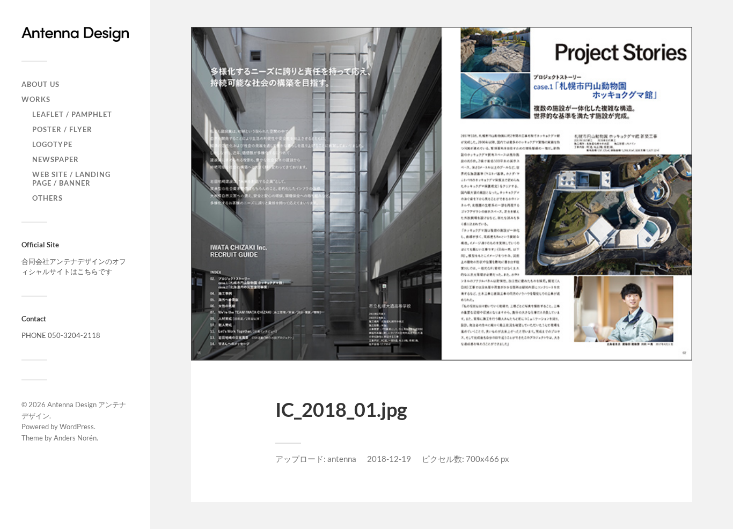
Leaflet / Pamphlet (72, 114)
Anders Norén (75, 438)
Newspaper (55, 159)
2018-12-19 (389, 459)
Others (47, 198)
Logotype (52, 144)
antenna (341, 459)
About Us (40, 84)
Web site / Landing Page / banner (71, 178)
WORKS (35, 99)
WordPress (77, 426)
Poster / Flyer (62, 129)
